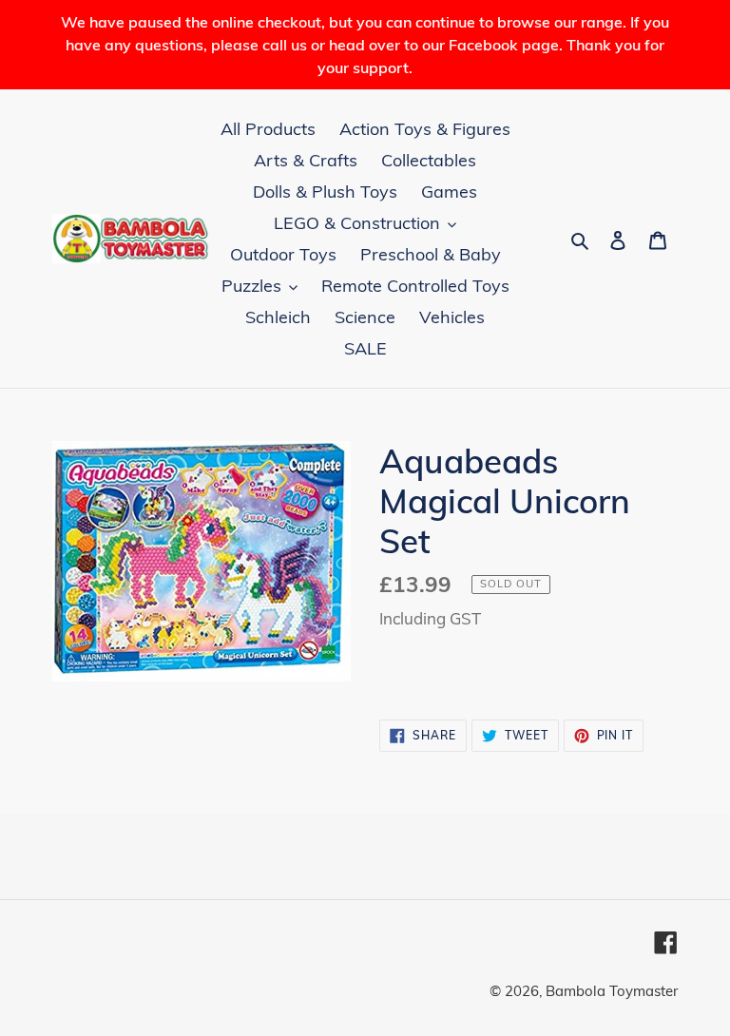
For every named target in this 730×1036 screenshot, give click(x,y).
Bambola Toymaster (612, 991)
